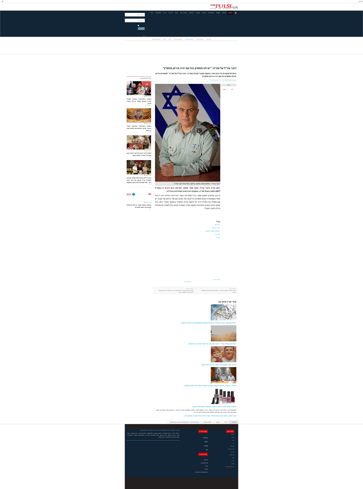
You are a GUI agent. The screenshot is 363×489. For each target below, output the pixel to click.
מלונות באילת (142, 433)
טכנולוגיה (211, 13)
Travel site (149, 433)
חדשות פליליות (178, 39)
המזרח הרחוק (176, 437)
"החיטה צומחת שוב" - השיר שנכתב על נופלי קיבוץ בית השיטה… (211, 344)
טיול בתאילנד (162, 437)
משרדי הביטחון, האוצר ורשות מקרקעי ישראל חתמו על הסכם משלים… (209, 385)
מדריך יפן (147, 435)
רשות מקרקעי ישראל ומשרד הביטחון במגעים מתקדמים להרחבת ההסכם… (208, 323)
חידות (177, 433)
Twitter (206, 442)
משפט (218, 13)
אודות (206, 466)
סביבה (198, 13)
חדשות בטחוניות (189, 39)
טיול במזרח (130, 435)
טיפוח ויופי (183, 13)
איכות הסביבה (231, 449)
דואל (232, 89)
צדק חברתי (231, 455)
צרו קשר (206, 460)
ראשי (226, 422)
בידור (165, 13)
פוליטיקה (208, 39)
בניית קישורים (134, 433)
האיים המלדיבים (167, 433)
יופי (233, 443)
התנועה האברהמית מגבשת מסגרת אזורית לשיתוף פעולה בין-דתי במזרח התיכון (139, 101)
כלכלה (224, 13)
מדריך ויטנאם (163, 435)
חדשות (230, 13)
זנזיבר (173, 433)
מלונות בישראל (157, 433)
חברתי (204, 13)
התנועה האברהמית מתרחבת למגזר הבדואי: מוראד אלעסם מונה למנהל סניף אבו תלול (139, 128)
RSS (207, 450)
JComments (187, 282)
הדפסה (224, 89)
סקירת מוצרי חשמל (139, 435)
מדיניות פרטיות (204, 463)
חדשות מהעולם (156, 39)
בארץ (164, 39)
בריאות (191, 13)
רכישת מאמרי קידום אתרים (201, 472)
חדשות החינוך (199, 39)
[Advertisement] (150, 6)
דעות (170, 39)
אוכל (176, 13)
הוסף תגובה (216, 279)
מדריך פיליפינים (155, 435)
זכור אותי (142, 25)
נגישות (206, 469)
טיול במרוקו (169, 437)
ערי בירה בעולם (172, 435)
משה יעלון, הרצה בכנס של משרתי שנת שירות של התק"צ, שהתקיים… (209, 416)
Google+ (206, 446)
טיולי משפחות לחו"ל (229, 466)
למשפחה (158, 13)
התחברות (141, 29)
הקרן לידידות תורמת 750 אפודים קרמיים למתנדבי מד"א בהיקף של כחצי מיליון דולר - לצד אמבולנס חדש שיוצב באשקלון (139, 180)
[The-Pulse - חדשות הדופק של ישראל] (224, 6)
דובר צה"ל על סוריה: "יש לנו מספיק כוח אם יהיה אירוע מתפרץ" (199, 68)
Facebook (205, 438)
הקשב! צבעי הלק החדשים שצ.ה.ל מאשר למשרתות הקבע (214, 406)
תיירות (171, 13)
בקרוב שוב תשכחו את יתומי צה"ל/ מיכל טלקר (218, 365)
